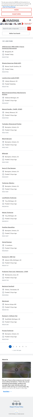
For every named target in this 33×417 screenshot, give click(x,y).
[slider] (23, 377)
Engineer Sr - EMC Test (8, 257)
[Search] (29, 28)
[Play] (16, 369)
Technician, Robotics (8, 183)
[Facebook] (13, 404)
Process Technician (7, 330)
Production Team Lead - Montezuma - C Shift (15, 271)
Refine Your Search (14, 33)
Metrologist (5, 301)
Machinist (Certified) (8, 286)
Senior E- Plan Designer (9, 168)
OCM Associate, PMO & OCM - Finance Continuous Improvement (13, 47)
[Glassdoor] (20, 404)
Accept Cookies (16, 14)
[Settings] (26, 377)
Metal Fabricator (7, 138)
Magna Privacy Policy (16, 407)
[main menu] (30, 20)
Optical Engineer (7, 242)
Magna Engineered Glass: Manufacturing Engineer (14, 93)
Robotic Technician (7, 212)
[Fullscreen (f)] (29, 377)
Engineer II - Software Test (9, 316)
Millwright (5, 153)
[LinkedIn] (16, 404)
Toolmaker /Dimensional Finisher (11, 124)
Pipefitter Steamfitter (8, 227)
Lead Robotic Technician (9, 197)
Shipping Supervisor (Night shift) (11, 63)
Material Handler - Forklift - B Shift (12, 109)
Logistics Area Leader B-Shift (10, 78)
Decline (16, 9)
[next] (26, 346)
